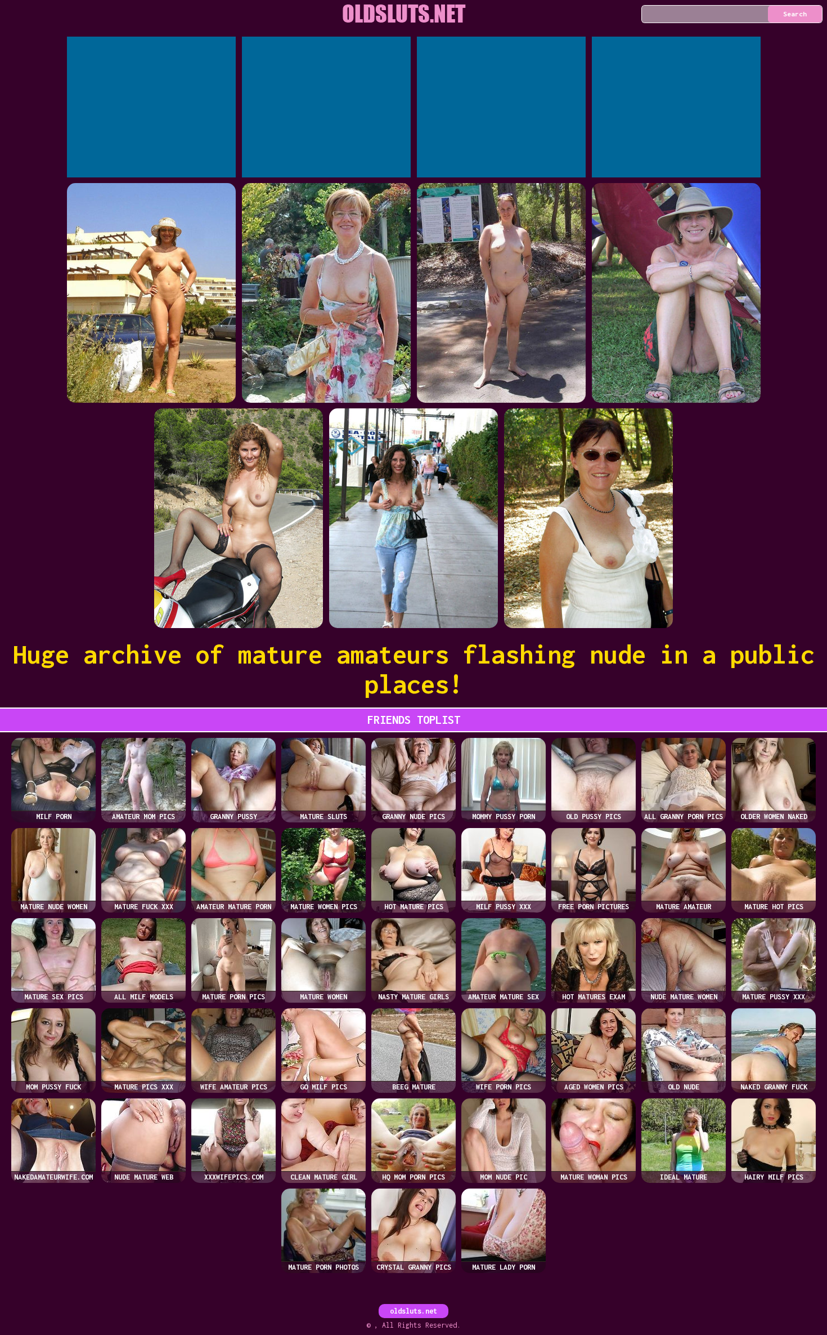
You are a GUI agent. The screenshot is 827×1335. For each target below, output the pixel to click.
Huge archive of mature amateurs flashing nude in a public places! (414, 669)
